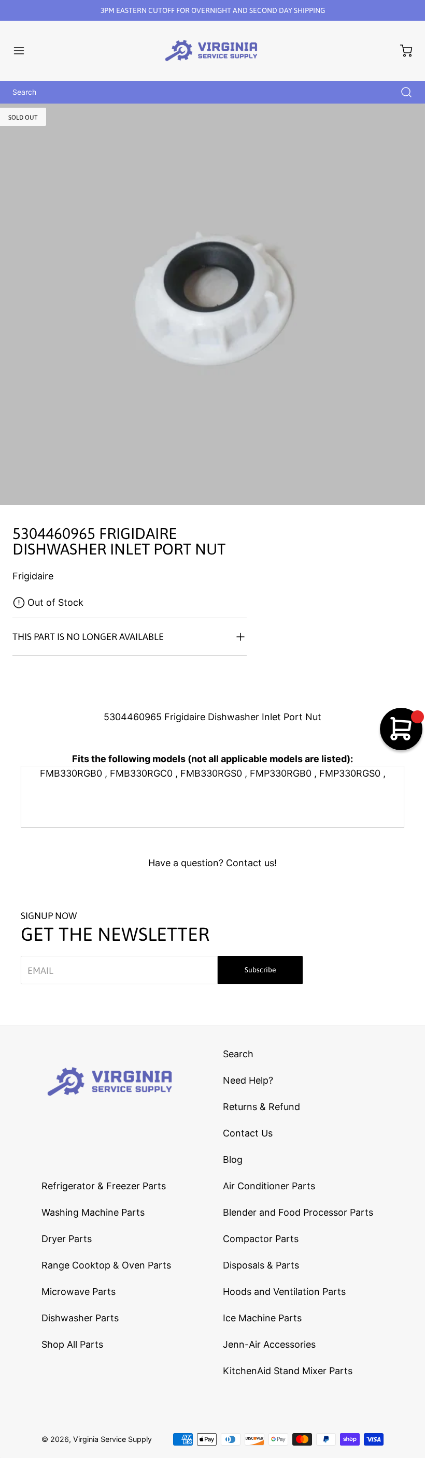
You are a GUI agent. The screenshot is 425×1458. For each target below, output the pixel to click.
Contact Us (248, 1133)
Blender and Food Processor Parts (298, 1212)
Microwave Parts (78, 1291)
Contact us (250, 862)
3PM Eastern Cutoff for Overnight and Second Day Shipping (213, 10)
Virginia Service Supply (112, 1439)
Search (238, 1053)
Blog (233, 1159)
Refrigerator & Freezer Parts (103, 1185)
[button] (23, 50)
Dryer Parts (66, 1238)
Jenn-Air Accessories (269, 1344)
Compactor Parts (261, 1238)
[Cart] (401, 50)
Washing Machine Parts (93, 1212)
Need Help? (248, 1080)
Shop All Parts (72, 1344)
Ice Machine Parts (262, 1318)
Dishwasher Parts (80, 1318)
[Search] (401, 92)
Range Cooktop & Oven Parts (106, 1265)
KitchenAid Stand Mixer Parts (287, 1370)
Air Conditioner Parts (269, 1185)
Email (40, 970)
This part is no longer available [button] (88, 636)
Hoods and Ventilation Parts (284, 1291)
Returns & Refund (261, 1106)
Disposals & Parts (261, 1265)
